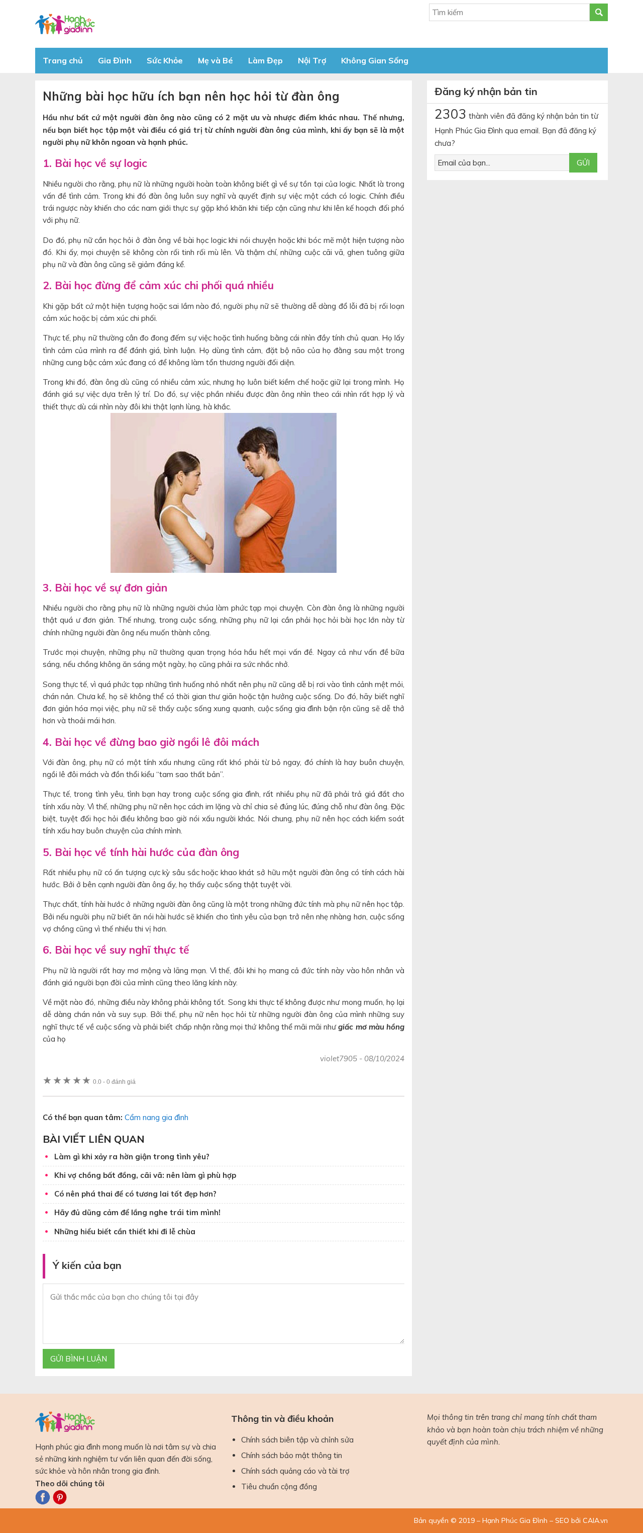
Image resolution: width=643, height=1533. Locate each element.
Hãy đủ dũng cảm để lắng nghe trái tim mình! (137, 1212)
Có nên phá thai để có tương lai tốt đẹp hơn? (135, 1194)
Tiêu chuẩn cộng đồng (279, 1486)
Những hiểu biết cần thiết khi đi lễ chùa (124, 1231)
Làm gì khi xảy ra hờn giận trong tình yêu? (131, 1156)
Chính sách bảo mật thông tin (291, 1455)
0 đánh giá (114, 1081)
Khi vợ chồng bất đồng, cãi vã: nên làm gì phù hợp (145, 1175)
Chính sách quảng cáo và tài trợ (295, 1471)
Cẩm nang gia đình (156, 1117)
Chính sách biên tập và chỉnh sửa (297, 1439)
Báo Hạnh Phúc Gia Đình (125, 24)
